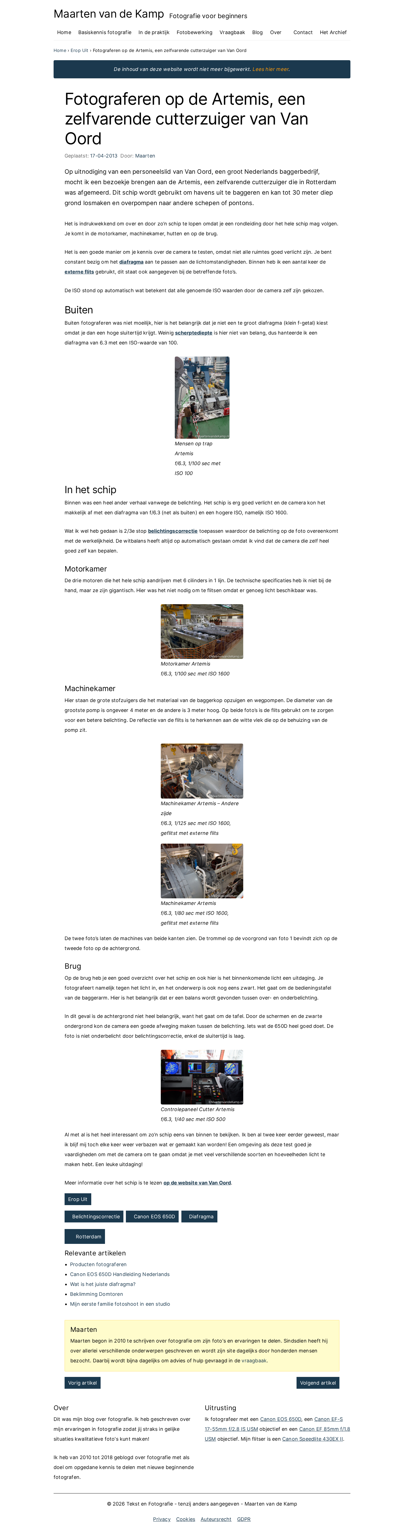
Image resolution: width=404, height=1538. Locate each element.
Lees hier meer (271, 69)
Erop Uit (78, 1199)
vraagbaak (254, 1360)
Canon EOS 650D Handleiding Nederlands (120, 1274)
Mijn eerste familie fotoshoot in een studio (120, 1304)
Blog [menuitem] (257, 32)
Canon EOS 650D (154, 1216)
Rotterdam (88, 1236)
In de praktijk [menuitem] (154, 32)
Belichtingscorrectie (96, 1216)
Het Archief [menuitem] (333, 32)
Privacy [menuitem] (161, 1519)
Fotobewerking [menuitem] (195, 32)
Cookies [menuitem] (185, 1519)
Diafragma (201, 1216)
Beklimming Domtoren (96, 1294)
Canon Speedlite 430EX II (312, 1439)
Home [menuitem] (64, 32)
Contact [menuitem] (303, 32)
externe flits (79, 272)
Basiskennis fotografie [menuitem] (104, 32)
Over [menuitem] (276, 32)
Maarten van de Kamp (109, 13)
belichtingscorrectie (173, 531)
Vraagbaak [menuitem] (232, 32)
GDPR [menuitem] (244, 1519)
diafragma (131, 262)
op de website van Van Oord (197, 1183)
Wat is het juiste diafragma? (103, 1284)
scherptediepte (193, 333)
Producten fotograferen (98, 1264)
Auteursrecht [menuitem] (216, 1519)
